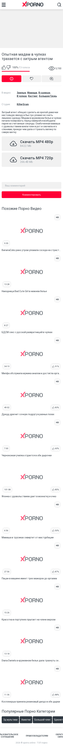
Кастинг (33, 96)
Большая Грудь (48, 96)
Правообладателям (37, 736)
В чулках (22, 96)
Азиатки (26, 719)
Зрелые (21, 92)
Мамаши (32, 92)
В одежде (44, 92)
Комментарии (51, 78)
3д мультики (10, 719)
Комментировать (31, 194)
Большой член (42, 719)
